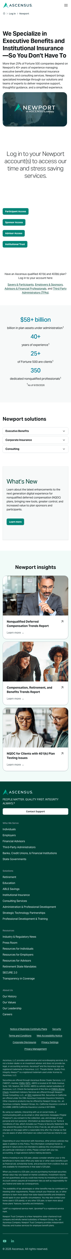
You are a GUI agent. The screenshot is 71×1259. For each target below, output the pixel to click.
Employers (9, 835)
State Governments (14, 859)
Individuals (9, 829)
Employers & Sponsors (49, 284)
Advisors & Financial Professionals (25, 288)
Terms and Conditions (20, 1035)
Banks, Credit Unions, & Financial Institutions (30, 853)
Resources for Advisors (17, 960)
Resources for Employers (18, 954)
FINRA (22, 1083)
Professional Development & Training (25, 919)
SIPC (28, 1083)
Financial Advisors (14, 841)
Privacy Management (35, 1048)
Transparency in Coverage (19, 978)
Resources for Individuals (18, 948)
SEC (30, 1095)
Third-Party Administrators (19, 847)
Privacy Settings (49, 1042)
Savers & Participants (21, 284)
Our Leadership (12, 1008)
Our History (10, 996)
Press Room (10, 942)
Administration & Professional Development (29, 907)
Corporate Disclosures (24, 1042)
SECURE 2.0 (10, 972)
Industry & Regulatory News (19, 936)
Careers (7, 1014)
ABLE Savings (11, 889)
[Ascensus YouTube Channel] (5, 1241)
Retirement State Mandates (19, 966)
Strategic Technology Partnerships (24, 913)
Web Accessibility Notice (49, 1035)
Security (56, 1029)
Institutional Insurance (16, 895)
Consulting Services (15, 901)
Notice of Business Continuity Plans (28, 1029)
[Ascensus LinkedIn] (13, 1241)
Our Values (9, 1002)
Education (9, 883)
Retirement (9, 877)
